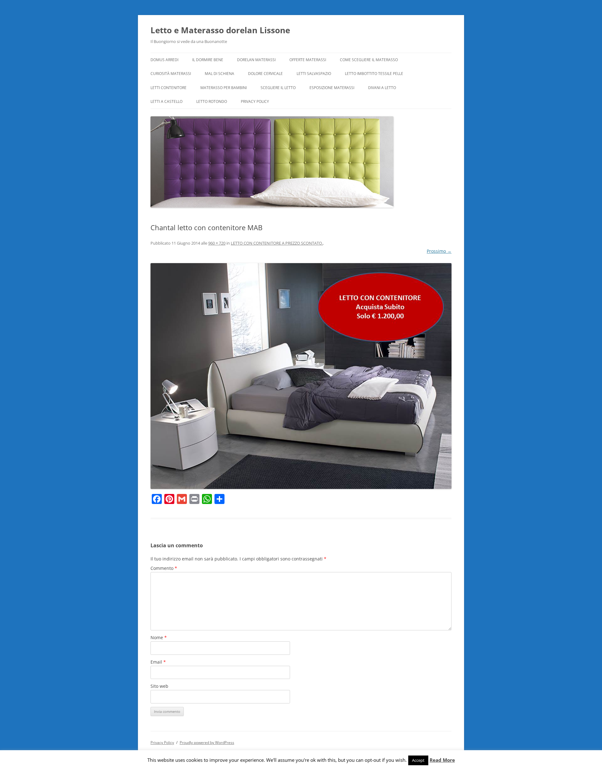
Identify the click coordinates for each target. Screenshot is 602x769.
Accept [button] (418, 760)
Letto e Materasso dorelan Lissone (220, 30)
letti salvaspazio (314, 73)
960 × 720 (216, 243)
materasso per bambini (223, 87)
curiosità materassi (170, 73)
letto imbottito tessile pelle (374, 73)
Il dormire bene (207, 59)
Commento (163, 568)
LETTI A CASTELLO (166, 101)
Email (158, 662)
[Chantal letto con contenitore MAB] (301, 376)
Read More (442, 760)
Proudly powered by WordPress (207, 742)
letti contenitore (168, 87)
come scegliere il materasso (369, 59)
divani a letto (382, 87)
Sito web (159, 686)
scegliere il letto (278, 87)
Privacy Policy (255, 101)
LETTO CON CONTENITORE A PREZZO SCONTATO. (277, 243)
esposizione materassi (331, 87)
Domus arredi (164, 59)
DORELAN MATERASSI (256, 59)
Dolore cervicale (265, 73)
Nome (158, 637)
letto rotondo (211, 101)
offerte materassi (307, 59)
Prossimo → (439, 251)
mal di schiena (219, 73)
